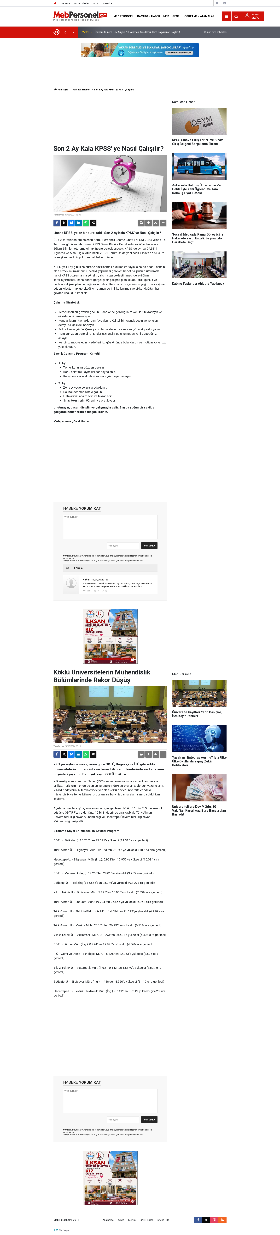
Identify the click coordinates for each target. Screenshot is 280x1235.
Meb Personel (123, 16)
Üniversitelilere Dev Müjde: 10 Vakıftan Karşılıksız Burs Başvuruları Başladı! (137, 32)
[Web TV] (217, 3)
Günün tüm (215, 32)
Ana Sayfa (62, 89)
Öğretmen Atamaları (199, 16)
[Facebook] (56, 223)
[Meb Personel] (80, 16)
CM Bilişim (64, 1230)
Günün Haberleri (81, 3)
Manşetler (65, 3)
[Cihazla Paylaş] (93, 223)
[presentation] (65, 32)
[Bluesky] (71, 223)
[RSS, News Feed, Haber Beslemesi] (222, 1220)
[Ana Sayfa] (55, 3)
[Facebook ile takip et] (198, 1220)
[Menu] (227, 16)
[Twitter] (64, 223)
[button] (148, 223)
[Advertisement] (110, 120)
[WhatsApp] (86, 223)
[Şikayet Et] (153, 591)
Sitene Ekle (107, 3)
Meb (166, 16)
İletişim (132, 1220)
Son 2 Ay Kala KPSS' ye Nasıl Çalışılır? (114, 89)
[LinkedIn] (78, 223)
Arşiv (95, 3)
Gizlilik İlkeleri (146, 1220)
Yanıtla (88, 591)
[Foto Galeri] (225, 3)
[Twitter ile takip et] (206, 1220)
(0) (97, 591)
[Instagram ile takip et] (214, 1220)
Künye (121, 1220)
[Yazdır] (141, 223)
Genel (176, 16)
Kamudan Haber (148, 16)
